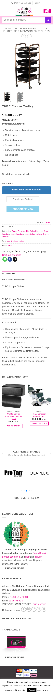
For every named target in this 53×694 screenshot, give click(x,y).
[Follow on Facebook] (23, 609)
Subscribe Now (23, 209)
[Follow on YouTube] (44, 609)
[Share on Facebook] (9, 259)
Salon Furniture (25, 28)
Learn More (42, 690)
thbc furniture (12, 241)
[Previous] (6, 65)
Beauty (38, 557)
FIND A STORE (39, 604)
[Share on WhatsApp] (4, 259)
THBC (48, 222)
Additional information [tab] (14, 279)
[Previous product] (29, 36)
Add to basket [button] (13, 426)
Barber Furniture (18, 231)
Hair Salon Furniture (34, 231)
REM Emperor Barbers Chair (39, 415)
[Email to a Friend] (15, 259)
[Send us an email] (38, 609)
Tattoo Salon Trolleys (35, 31)
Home (8, 28)
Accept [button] (32, 690)
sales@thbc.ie (16, 600)
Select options (39, 423)
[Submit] (48, 20)
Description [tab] (8, 274)
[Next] (46, 65)
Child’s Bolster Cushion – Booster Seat (13, 416)
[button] (4, 11)
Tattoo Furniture (16, 234)
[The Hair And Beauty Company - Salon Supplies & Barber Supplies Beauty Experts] (24, 11)
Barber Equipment (11, 557)
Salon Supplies (40, 553)
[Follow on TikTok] (33, 609)
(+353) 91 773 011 (19, 597)
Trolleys (46, 234)
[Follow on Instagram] (28, 609)
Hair (27, 557)
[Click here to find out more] (16, 645)
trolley (21, 241)
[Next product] (23, 36)
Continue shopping (11, 255)
